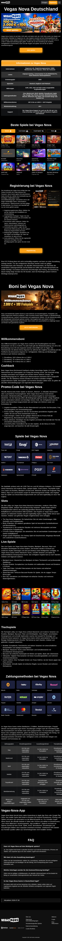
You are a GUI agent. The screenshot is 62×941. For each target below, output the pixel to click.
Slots (52, 131)
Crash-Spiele (37, 131)
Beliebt (7, 131)
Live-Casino (22, 131)
